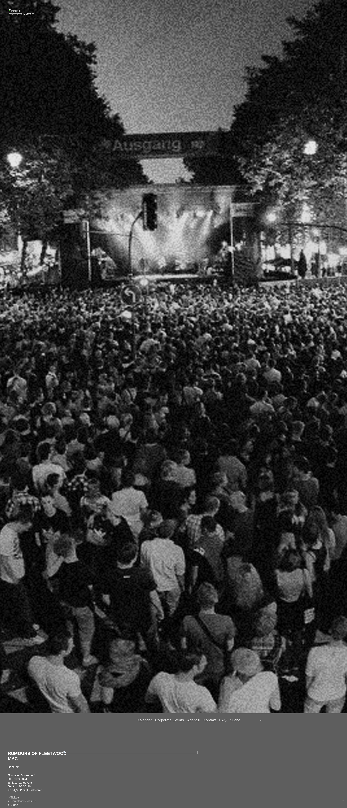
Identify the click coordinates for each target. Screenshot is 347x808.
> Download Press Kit (22, 801)
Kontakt (209, 720)
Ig (254, 720)
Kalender (144, 720)
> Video (13, 805)
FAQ (223, 720)
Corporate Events (169, 720)
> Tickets (14, 797)
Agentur (193, 720)
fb (249, 720)
